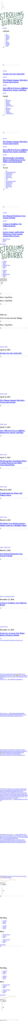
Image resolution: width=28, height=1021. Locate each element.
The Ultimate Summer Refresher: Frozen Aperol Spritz (15, 81)
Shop (4, 267)
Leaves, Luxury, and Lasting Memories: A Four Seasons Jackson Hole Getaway (13, 234)
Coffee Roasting (9, 105)
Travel (4, 264)
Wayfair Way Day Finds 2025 (14, 74)
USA (7, 178)
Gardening (8, 104)
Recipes (7, 103)
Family (4, 262)
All (6, 34)
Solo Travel (8, 176)
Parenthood (8, 100)
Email (1, 882)
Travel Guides (9, 177)
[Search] (17, 1020)
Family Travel (9, 174)
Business (8, 36)
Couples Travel (9, 173)
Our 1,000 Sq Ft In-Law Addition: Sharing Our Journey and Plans (15, 89)
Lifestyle (5, 261)
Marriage (8, 101)
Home (7, 39)
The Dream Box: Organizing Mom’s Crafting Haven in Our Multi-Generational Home (14, 160)
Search (1, 1020)
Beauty (7, 35)
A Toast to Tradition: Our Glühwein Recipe (12, 225)
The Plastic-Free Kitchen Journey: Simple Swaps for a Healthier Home (13, 524)
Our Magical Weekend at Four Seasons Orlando (14, 217)
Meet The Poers (6, 265)
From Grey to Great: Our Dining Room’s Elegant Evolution (12, 634)
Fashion (7, 38)
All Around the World (11, 172)
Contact (4, 266)
